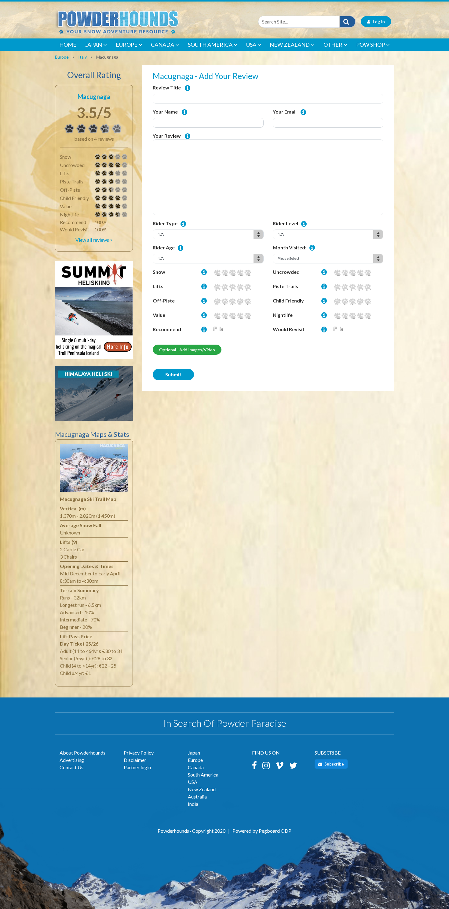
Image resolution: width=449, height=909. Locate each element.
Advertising (72, 760)
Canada (162, 44)
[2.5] (98, 190)
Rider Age (164, 247)
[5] (247, 272)
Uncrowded (286, 272)
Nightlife (283, 315)
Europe (126, 44)
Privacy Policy (139, 752)
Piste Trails (285, 286)
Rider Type (165, 223)
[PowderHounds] (137, 21)
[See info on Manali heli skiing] (94, 396)
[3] (98, 157)
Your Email (285, 111)
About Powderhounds (82, 752)
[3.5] (69, 129)
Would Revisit (289, 329)
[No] (216, 329)
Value (159, 315)
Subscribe (333, 764)
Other (332, 44)
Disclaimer (135, 760)
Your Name (165, 111)
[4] (98, 165)
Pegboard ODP (275, 831)
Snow (159, 272)
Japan (93, 44)
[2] (224, 272)
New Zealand (290, 44)
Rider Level (285, 223)
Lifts (158, 286)
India (193, 804)
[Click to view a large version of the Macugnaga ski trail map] (94, 469)
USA (251, 44)
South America (210, 44)
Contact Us (71, 767)
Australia (197, 796)
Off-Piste (164, 300)
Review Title (167, 87)
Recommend (167, 329)
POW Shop (370, 44)
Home (67, 44)
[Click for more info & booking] (94, 313)
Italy (82, 57)
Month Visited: (289, 247)
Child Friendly (288, 300)
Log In (377, 21)
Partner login (137, 767)
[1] (217, 272)
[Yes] (222, 329)
